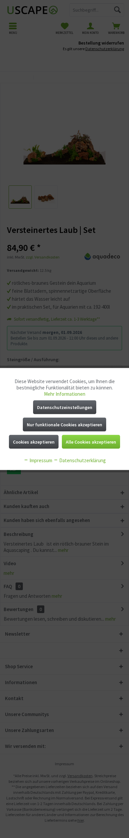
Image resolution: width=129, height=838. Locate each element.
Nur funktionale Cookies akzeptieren (64, 425)
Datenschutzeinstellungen (64, 407)
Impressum (40, 460)
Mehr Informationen (64, 394)
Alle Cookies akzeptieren (91, 442)
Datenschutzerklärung (82, 460)
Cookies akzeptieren (34, 442)
